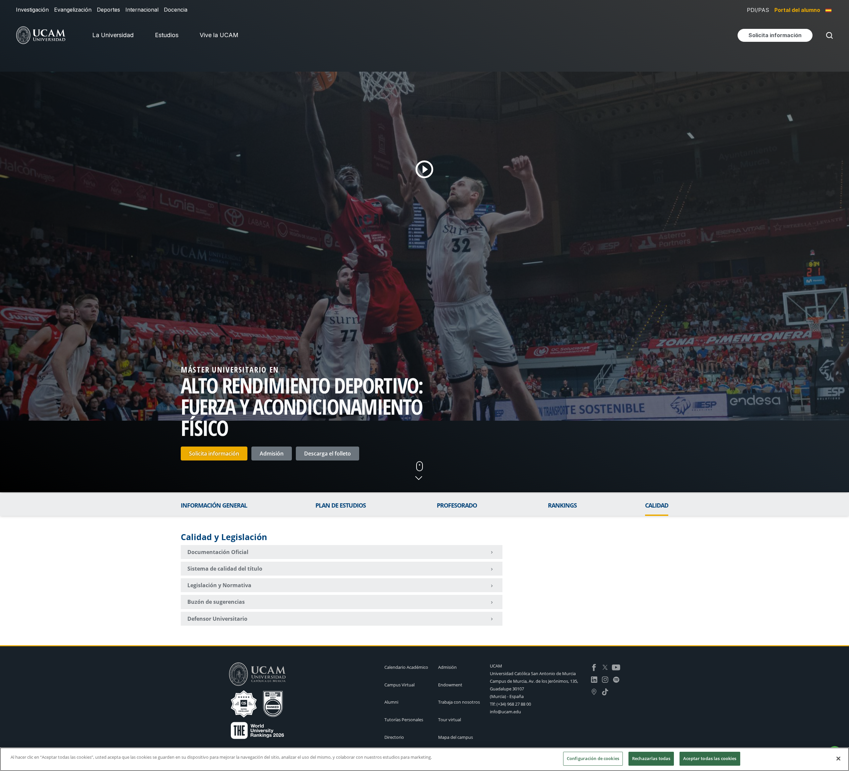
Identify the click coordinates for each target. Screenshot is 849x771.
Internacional (142, 9)
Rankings (562, 505)
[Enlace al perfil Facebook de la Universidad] (594, 666)
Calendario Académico (406, 667)
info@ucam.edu (505, 712)
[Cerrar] (838, 758)
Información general (214, 505)
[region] (424, 759)
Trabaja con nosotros (459, 702)
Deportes (108, 9)
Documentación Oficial (217, 552)
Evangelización (73, 9)
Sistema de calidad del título (224, 568)
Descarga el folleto (327, 453)
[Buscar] (828, 35)
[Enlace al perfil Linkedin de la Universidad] (594, 679)
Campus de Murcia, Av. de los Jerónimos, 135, (534, 681)
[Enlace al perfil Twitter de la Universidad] (605, 666)
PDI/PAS (758, 10)
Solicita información (214, 453)
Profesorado (457, 505)
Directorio (394, 737)
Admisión (272, 453)
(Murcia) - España (507, 696)
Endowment (450, 685)
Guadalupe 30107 (507, 689)
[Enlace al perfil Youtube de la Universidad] (616, 666)
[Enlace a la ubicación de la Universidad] (594, 691)
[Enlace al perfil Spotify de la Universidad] (616, 679)
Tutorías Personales (403, 720)
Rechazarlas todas (651, 758)
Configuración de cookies (593, 758)
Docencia (175, 9)
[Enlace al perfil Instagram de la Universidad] (605, 679)
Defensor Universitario (217, 618)
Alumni (391, 702)
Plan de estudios (340, 505)
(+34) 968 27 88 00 (513, 704)
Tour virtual (449, 720)
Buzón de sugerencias (216, 601)
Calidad (656, 505)
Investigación (32, 9)
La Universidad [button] (113, 35)
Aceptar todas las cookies (709, 758)
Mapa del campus (455, 737)
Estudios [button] (166, 35)
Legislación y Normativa (219, 585)
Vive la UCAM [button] (219, 35)
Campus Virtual (399, 685)
